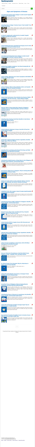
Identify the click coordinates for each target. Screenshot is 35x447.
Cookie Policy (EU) (21, 440)
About (2, 440)
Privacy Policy (9, 440)
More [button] (28, 3)
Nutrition (9, 3)
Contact (5, 440)
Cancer (25, 3)
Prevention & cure (15, 3)
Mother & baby (21, 3)
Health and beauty (4, 3)
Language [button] (3, 5)
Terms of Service (15, 440)
